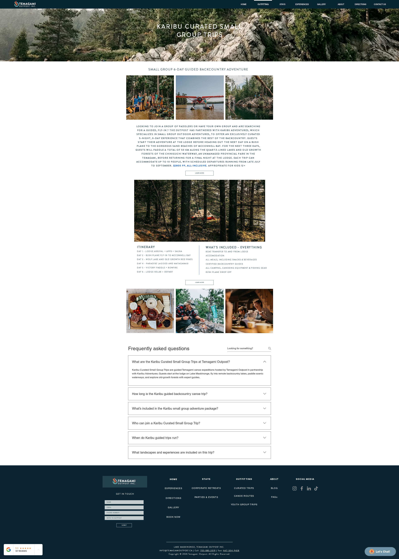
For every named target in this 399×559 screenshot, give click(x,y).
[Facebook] (302, 488)
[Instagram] (294, 488)
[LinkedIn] (309, 488)
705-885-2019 (208, 550)
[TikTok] (316, 488)
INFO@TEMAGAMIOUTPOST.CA (175, 550)
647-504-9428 (231, 550)
